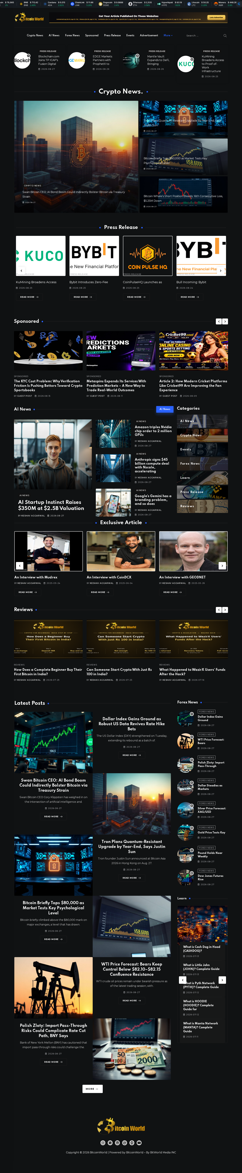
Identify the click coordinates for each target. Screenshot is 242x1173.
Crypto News (35, 35)
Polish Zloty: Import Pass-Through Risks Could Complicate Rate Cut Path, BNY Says (53, 1031)
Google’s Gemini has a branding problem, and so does (153, 500)
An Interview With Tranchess (122, 577)
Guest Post (24, 396)
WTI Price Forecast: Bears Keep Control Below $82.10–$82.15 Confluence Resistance (131, 969)
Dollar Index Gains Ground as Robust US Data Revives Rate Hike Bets (132, 724)
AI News (54, 35)
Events (130, 35)
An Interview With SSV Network (197, 577)
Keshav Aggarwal (33, 515)
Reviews (33, 665)
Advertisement (149, 35)
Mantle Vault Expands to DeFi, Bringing (158, 60)
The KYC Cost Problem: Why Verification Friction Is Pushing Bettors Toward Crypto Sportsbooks (48, 386)
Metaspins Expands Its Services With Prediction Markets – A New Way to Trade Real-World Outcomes (116, 386)
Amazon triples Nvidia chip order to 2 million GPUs (153, 431)
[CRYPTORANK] (239, 4)
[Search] (225, 35)
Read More (31, 297)
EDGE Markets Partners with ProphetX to (102, 60)
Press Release (112, 35)
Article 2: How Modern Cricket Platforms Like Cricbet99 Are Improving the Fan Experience (193, 386)
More (167, 35)
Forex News (72, 35)
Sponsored (91, 35)
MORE (90, 1088)
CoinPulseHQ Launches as (39, 282)
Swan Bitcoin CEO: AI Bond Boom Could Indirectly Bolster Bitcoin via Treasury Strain (53, 785)
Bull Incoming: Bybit (88, 282)
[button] (21, 270)
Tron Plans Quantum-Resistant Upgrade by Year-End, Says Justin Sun (131, 847)
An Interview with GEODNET (49, 577)
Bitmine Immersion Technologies (204, 282)
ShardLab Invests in (141, 282)
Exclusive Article (38, 570)
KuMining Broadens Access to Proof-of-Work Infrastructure (213, 64)
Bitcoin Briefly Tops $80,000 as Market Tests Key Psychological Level (53, 908)
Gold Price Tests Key (211, 832)
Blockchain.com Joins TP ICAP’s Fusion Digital (48, 60)
